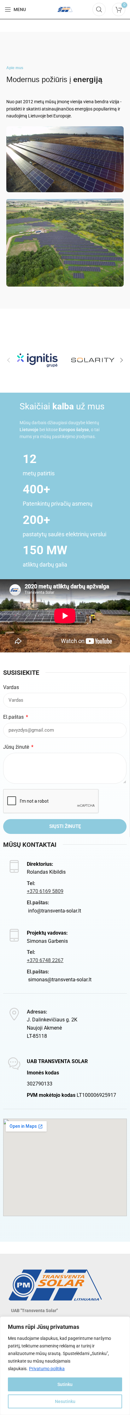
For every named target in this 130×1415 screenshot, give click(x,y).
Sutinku (65, 1384)
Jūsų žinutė (16, 747)
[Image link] (55, 1284)
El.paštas (14, 717)
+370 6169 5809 (45, 891)
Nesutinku (65, 1401)
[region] (65, 1366)
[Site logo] (65, 9)
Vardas (11, 687)
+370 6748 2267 (45, 960)
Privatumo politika (47, 1368)
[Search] (99, 9)
